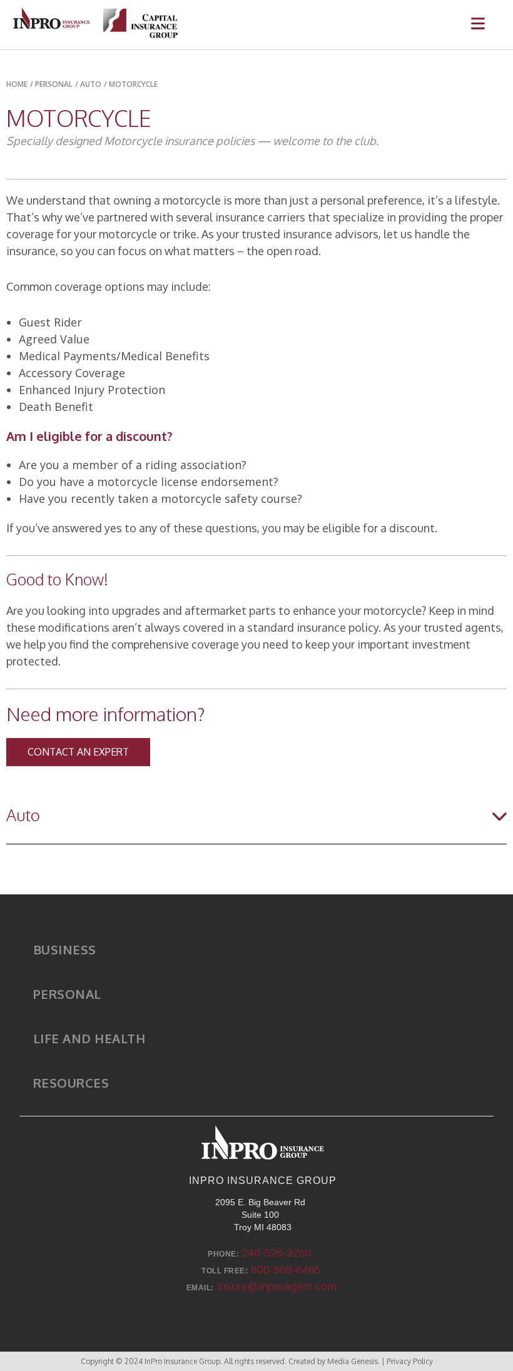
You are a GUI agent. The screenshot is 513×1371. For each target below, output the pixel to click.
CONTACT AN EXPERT (78, 752)
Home (17, 84)
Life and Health (89, 1038)
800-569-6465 (286, 1269)
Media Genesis (352, 1361)
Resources (71, 1083)
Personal (67, 994)
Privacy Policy (410, 1361)
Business (64, 949)
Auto (90, 84)
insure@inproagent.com (277, 1286)
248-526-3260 (276, 1253)
